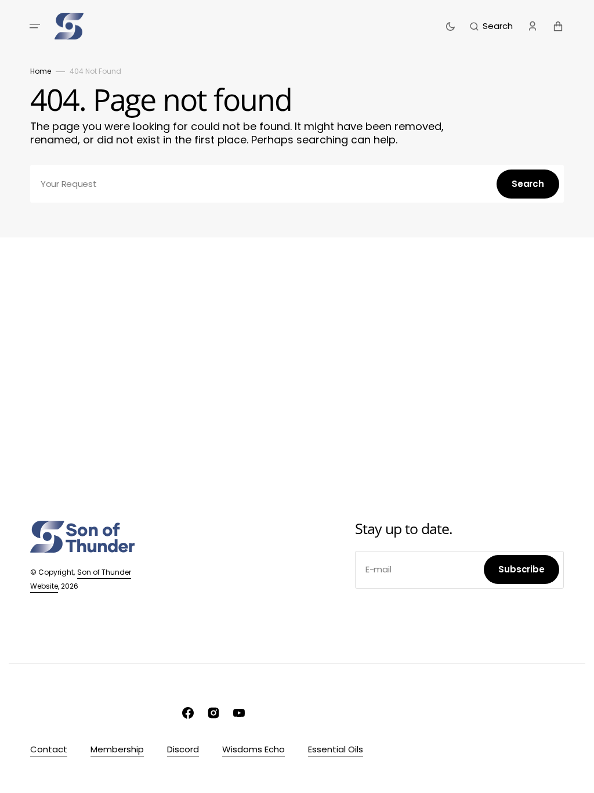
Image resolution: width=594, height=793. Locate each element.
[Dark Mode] (450, 26)
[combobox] (297, 184)
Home (40, 71)
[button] (35, 26)
